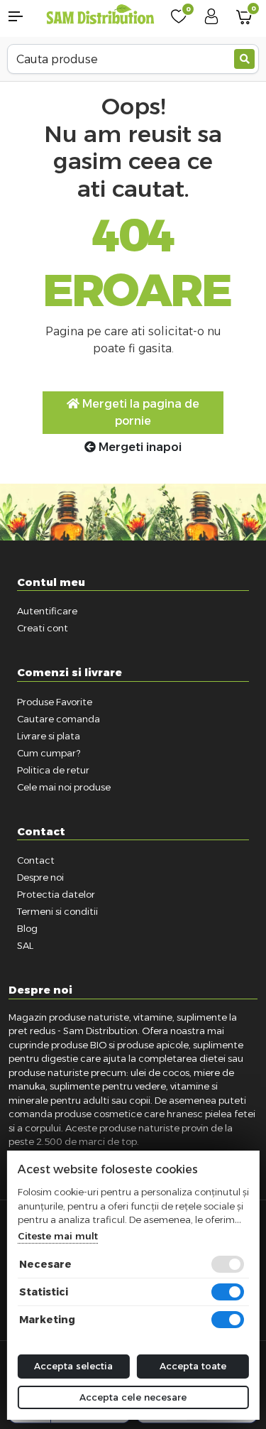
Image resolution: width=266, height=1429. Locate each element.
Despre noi (40, 877)
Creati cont (42, 628)
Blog (27, 928)
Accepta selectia (73, 1365)
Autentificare (47, 610)
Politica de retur (53, 770)
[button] (22, 16)
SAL (25, 945)
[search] (244, 59)
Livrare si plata (48, 735)
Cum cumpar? (48, 753)
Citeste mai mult (57, 1235)
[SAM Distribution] (100, 15)
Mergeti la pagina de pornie (139, 412)
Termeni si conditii (57, 911)
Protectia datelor (56, 894)
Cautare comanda (58, 718)
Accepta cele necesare (133, 1397)
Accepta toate (193, 1365)
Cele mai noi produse (64, 787)
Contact (36, 860)
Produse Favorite (54, 701)
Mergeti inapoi (139, 447)
